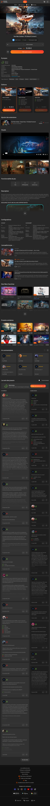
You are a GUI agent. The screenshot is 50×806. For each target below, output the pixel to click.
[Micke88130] (36, 355)
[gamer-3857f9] (33, 653)
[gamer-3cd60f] (33, 549)
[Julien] (36, 366)
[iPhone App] (16, 793)
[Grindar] (33, 431)
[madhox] (3, 484)
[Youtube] (28, 789)
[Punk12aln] (20, 366)
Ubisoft (13, 70)
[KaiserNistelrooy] (3, 731)
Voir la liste (14, 65)
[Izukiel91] (3, 642)
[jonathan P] (33, 487)
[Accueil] (4, 2)
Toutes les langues (45, 380)
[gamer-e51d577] (33, 395)
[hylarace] (3, 355)
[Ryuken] (20, 355)
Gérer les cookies (25, 798)
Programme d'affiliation (25, 772)
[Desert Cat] (33, 579)
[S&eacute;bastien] (33, 531)
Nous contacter (25, 774)
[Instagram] (21, 789)
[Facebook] (25, 789)
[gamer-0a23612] (33, 608)
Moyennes (14, 75)
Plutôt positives (15, 76)
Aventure (16, 73)
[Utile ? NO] (27, 419)
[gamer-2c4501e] (3, 366)
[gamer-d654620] (33, 415)
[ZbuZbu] (3, 395)
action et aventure (33, 79)
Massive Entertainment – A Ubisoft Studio (29, 69)
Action (13, 73)
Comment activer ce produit (17, 68)
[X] (18, 789)
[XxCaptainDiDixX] (3, 454)
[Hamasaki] (3, 424)
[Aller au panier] (44, 1)
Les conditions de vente (25, 768)
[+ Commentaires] (48, 350)
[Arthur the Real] (33, 454)
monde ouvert (11, 79)
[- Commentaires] (45, 350)
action (17, 79)
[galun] (3, 558)
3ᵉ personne (21, 79)
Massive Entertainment (16, 69)
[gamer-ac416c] (3, 679)
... (38, 79)
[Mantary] (3, 575)
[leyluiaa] (3, 701)
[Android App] (25, 793)
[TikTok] (35, 789)
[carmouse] (33, 506)
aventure (26, 79)
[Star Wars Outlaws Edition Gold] (41, 100)
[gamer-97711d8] (33, 471)
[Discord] (15, 789)
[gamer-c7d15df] (33, 668)
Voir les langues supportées (17, 66)
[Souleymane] (33, 624)
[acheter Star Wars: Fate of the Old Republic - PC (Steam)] (25, 291)
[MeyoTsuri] (3, 665)
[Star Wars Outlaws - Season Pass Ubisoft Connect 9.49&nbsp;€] (5, 122)
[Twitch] (31, 789)
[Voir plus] (15, 407)
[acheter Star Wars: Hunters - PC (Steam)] (8, 291)
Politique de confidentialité (25, 770)
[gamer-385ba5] (3, 513)
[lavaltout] (3, 617)
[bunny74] (3, 604)
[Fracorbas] (3, 529)
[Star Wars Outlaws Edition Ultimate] (25, 100)
